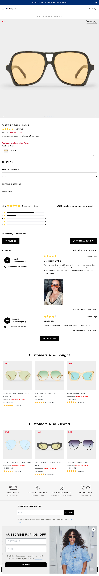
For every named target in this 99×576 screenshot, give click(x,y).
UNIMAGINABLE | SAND (76, 393)
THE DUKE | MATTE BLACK (78, 462)
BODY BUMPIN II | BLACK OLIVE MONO (48, 464)
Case (4, 177)
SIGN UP (69, 513)
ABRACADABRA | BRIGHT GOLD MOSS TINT (16, 395)
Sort (74, 250)
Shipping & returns (11, 184)
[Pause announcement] (96, 2)
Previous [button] (3, 116)
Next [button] (95, 116)
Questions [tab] (21, 234)
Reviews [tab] (7, 234)
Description (8, 162)
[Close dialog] (93, 529)
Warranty (7, 191)
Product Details (10, 169)
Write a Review (86, 242)
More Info (35, 136)
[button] (90, 9)
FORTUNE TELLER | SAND (45, 393)
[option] (49, 68)
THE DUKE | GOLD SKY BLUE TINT (17, 462)
